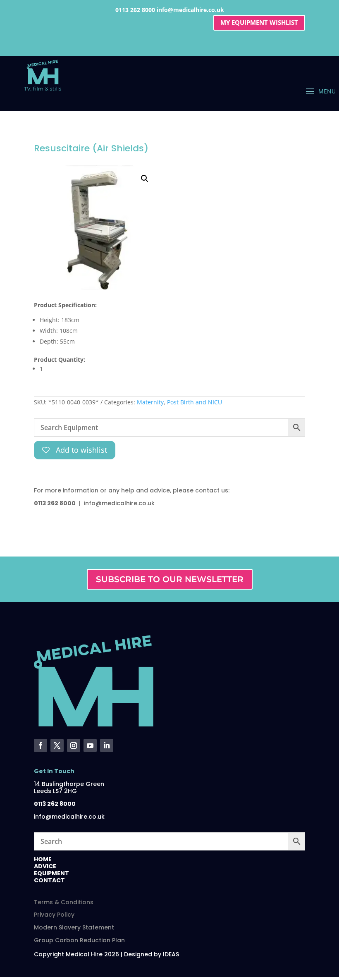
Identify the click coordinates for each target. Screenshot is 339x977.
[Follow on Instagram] (73, 745)
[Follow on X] (57, 745)
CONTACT (49, 880)
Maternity (150, 402)
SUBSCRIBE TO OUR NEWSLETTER (170, 579)
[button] (144, 178)
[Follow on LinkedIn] (106, 745)
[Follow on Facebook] (40, 745)
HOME (43, 859)
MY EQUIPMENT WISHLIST (259, 22)
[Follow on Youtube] (90, 745)
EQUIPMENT (51, 873)
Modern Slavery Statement (74, 927)
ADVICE (45, 866)
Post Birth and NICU (194, 402)
